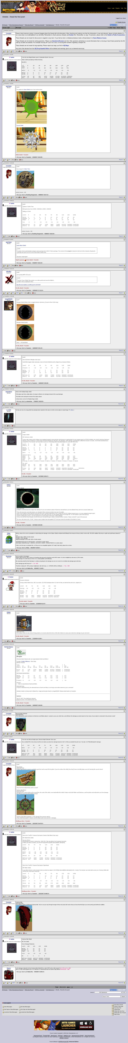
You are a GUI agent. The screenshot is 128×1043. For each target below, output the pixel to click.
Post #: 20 (120, 757)
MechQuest (54, 1035)
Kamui (11, 577)
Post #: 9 (121, 385)
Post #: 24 (120, 962)
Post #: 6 (121, 265)
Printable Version (121, 22)
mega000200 (8, 299)
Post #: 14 (120, 550)
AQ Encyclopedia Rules (41, 48)
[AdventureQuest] (29, 24)
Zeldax (9, 485)
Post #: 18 (120, 707)
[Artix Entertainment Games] (16, 24)
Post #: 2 (121, 80)
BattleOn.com (67, 1035)
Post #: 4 (121, 197)
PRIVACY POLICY (64, 1038)
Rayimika (8, 556)
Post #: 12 (120, 478)
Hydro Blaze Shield (21, 245)
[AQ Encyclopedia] (39, 24)
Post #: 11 (121, 425)
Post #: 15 (120, 571)
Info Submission (50, 24)
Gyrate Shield (20, 125)
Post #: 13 (120, 527)
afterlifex (8, 271)
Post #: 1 (121, 51)
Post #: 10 (120, 403)
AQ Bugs (66, 45)
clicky (72, 410)
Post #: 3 (121, 159)
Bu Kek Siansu (8, 647)
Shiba (8, 533)
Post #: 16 (120, 606)
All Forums (5, 24)
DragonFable (46, 1035)
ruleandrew (9, 392)
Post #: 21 (120, 826)
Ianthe (12, 57)
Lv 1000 (8, 410)
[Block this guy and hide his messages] (25, 51)
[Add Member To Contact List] (20, 51)
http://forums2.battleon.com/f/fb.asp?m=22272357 (29, 284)
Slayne (9, 968)
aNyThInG (9, 86)
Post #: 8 (121, 350)
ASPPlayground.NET (64, 1041)
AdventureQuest (38, 1035)
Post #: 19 (120, 733)
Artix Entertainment (89, 1035)
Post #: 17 (120, 641)
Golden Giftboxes (25, 661)
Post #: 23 (120, 933)
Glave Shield (27, 89)
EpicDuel (60, 1035)
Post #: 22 (120, 896)
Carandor (8, 33)
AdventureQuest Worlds (78, 1035)
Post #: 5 (121, 236)
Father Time (27, 169)
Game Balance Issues (99, 38)
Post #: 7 (121, 292)
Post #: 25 (120, 982)
